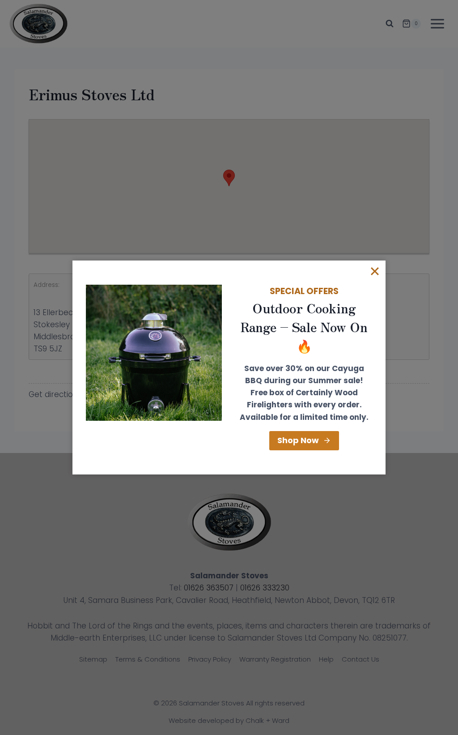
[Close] (374, 271)
